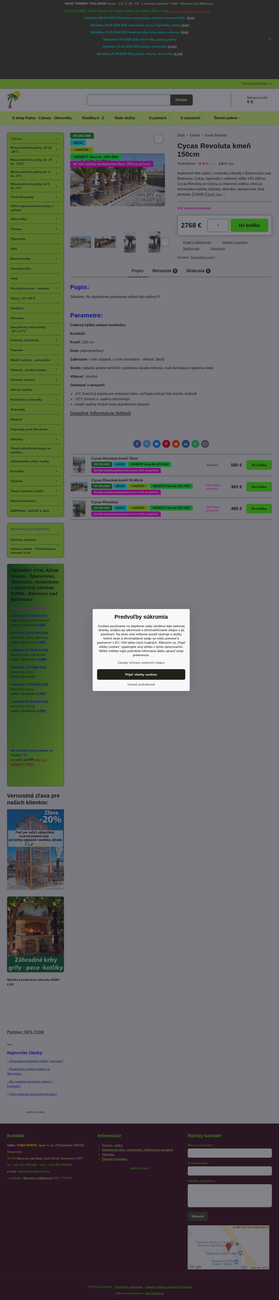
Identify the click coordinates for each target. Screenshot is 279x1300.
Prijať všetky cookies (141, 674)
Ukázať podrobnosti (141, 684)
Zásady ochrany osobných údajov (141, 662)
